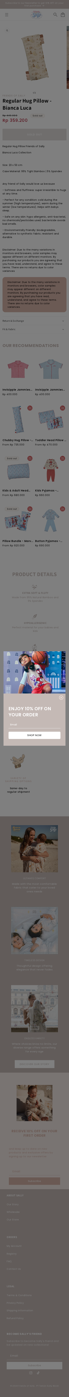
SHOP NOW (34, 735)
